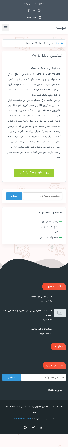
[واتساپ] (29, 10)
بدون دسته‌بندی (50, 221)
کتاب (56, 232)
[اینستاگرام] (39, 10)
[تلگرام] (34, 10)
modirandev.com (22, 419)
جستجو (14, 196)
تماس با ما (39, 3)
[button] (34, 173)
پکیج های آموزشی (49, 227)
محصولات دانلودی (49, 237)
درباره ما (27, 3)
